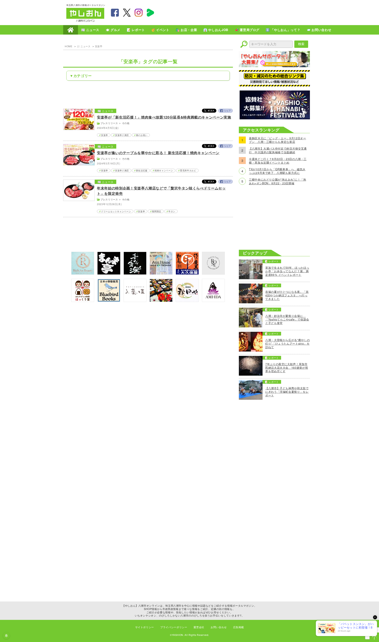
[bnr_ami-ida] (213, 300)
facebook (115, 13)
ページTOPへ (374, 637)
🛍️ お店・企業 (186, 29)
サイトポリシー (144, 627)
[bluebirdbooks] (108, 300)
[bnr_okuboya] (187, 273)
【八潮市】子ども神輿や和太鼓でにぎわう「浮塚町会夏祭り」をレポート (287, 391)
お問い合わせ (219, 627)
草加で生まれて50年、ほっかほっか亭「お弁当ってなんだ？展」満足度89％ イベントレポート (287, 271)
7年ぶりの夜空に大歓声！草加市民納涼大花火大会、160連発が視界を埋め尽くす (286, 367)
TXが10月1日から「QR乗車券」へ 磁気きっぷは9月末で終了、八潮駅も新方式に (277, 170)
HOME (70, 30)
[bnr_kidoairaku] (135, 273)
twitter (127, 13)
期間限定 (156, 211)
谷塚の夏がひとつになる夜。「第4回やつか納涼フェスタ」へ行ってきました (287, 295)
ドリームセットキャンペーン (116, 211)
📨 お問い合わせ (319, 29)
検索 (301, 44)
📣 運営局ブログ (247, 29)
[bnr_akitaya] (187, 300)
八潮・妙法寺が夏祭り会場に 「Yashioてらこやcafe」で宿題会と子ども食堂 (287, 319)
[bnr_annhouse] (161, 273)
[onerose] (213, 273)
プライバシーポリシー (173, 627)
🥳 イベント (160, 29)
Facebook (225, 111)
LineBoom (150, 13)
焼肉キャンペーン (164, 170)
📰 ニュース (90, 29)
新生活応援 (141, 170)
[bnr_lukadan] (135, 300)
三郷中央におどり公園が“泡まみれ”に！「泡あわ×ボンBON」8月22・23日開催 (277, 181)
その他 (125, 123)
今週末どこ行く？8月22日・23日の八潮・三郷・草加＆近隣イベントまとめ (278, 160)
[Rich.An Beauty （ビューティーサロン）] (82, 273)
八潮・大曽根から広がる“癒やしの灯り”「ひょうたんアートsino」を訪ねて (287, 343)
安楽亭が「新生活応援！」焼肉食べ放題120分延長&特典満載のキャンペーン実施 (164, 117)
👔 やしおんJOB (215, 29)
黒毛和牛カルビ (188, 170)
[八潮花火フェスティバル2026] (274, 118)
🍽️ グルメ (113, 29)
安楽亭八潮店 (122, 135)
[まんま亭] (108, 273)
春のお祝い (141, 135)
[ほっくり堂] (82, 300)
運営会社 (198, 627)
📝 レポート (136, 29)
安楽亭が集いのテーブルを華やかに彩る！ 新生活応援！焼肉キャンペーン (158, 152)
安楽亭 (98, 46)
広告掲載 (238, 627)
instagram (139, 13)
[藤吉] (161, 300)
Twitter (209, 111)
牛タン (171, 211)
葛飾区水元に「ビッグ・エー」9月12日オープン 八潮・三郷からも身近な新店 (277, 139)
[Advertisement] (241, 12)
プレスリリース (109, 123)
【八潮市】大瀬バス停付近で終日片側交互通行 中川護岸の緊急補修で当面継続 (278, 150)
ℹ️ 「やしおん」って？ (283, 29)
